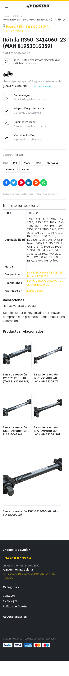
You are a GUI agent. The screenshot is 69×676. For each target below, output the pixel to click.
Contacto (9, 595)
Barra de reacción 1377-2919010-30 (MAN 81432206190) (47, 431)
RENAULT (11, 169)
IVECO (26, 162)
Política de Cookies (15, 606)
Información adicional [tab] (18, 194)
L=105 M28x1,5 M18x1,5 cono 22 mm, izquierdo (45, 282)
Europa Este (35, 290)
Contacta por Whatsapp (42, 86)
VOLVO (25, 169)
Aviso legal (10, 601)
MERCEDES (52, 162)
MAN (38, 162)
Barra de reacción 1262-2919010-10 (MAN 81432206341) (16, 378)
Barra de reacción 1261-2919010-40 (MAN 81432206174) (47, 378)
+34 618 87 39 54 (17, 558)
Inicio (6, 16)
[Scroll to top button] (63, 658)
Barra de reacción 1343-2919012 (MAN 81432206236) (16, 431)
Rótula (15, 16)
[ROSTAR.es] (38, 6)
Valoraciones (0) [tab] (49, 194)
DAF (15, 162)
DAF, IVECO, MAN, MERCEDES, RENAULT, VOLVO (45, 274)
